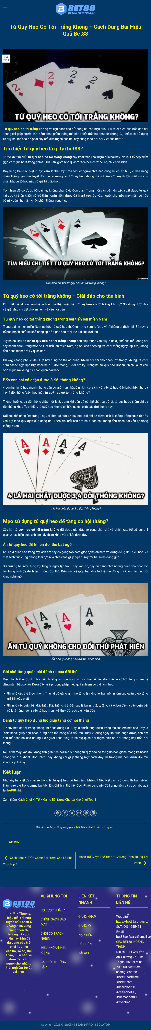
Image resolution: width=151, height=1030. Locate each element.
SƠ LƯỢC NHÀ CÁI (53, 910)
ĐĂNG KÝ (84, 926)
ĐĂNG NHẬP (87, 917)
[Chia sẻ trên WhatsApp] (57, 813)
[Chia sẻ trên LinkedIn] (93, 813)
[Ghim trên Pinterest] (86, 813)
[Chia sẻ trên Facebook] (65, 813)
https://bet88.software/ (132, 921)
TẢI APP (84, 953)
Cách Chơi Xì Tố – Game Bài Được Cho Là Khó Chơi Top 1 (57, 800)
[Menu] (5, 9)
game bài (74, 827)
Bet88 (11, 913)
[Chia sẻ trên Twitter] (72, 813)
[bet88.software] (75, 9)
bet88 (11, 790)
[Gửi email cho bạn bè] (79, 813)
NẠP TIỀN (85, 935)
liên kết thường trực (103, 827)
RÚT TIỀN (85, 944)
